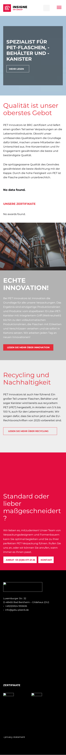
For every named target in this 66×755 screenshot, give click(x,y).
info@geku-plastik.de (17, 609)
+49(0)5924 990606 (16, 606)
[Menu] (59, 7)
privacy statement (14, 737)
